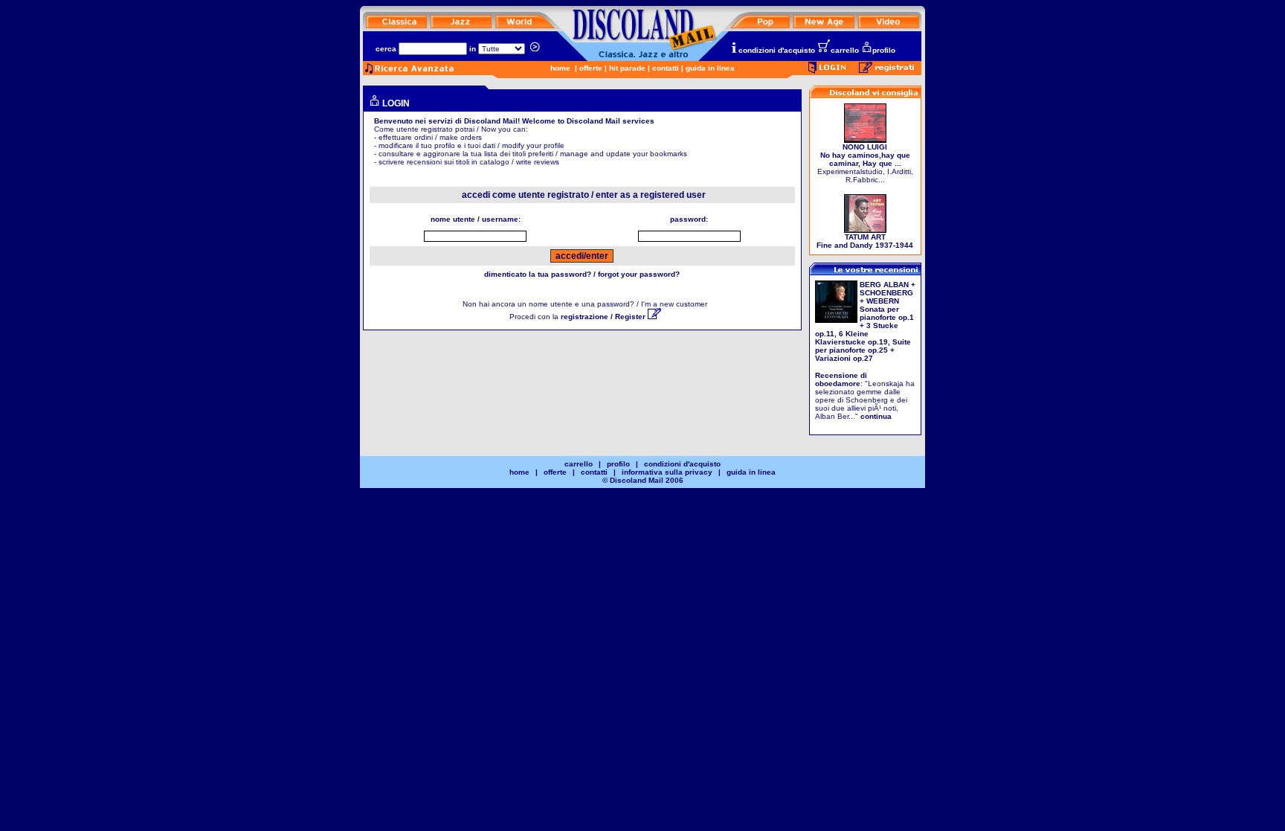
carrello (845, 50)
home (560, 68)
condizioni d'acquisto (776, 50)
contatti (665, 68)
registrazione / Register (604, 316)
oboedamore (837, 383)
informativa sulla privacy (667, 472)
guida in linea (710, 68)
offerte (590, 68)
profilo (883, 50)
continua (876, 416)
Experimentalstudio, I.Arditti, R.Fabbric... (865, 163)
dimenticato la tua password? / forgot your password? (582, 274)
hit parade (627, 68)
